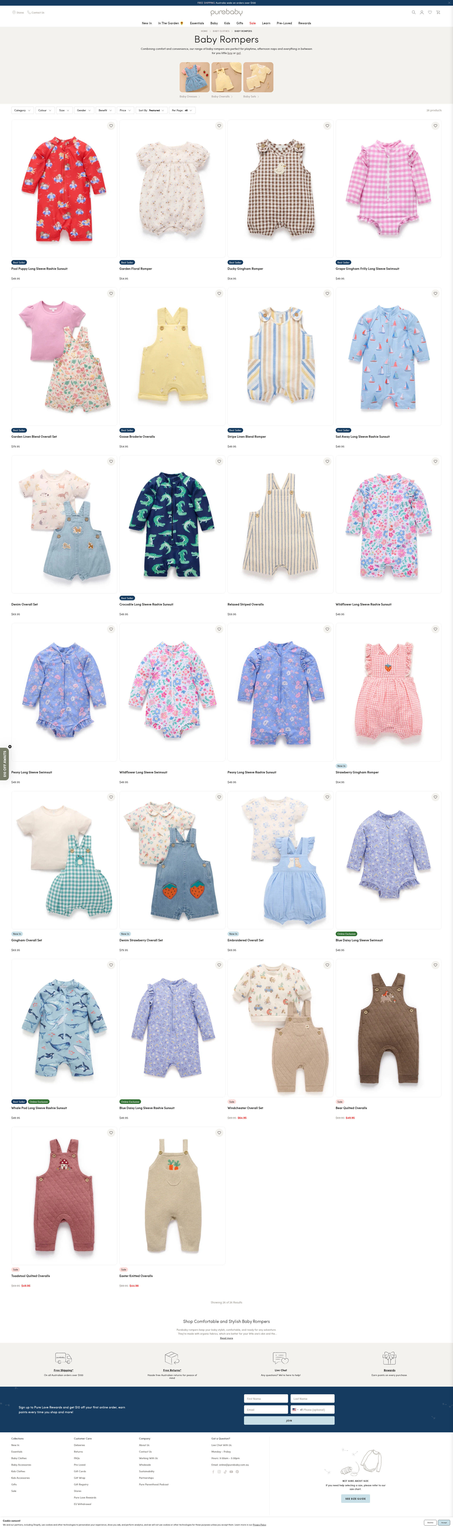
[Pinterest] (237, 1472)
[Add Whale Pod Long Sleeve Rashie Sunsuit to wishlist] (111, 965)
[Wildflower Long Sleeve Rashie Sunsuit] (389, 524)
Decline (430, 1522)
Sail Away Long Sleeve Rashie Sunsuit (363, 436)
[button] (4, 764)
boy (230, 53)
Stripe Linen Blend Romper (247, 436)
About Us (144, 1445)
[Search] (413, 12)
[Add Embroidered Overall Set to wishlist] (327, 797)
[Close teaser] (10, 746)
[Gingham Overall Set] (64, 860)
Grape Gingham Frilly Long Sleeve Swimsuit (367, 268)
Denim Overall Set (24, 604)
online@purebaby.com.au (234, 1464)
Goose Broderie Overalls (137, 436)
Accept (444, 1522)
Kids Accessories (20, 1477)
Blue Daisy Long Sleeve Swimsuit (359, 940)
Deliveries (79, 1445)
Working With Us (148, 1458)
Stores (77, 1491)
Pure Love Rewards (85, 1497)
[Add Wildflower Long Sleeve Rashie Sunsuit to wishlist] (435, 461)
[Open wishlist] (430, 12)
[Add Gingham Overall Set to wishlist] (111, 797)
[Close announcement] (449, 3)
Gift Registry (81, 1484)
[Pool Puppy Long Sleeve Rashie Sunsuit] (64, 189)
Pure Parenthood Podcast (154, 1484)
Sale (253, 23)
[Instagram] (219, 1472)
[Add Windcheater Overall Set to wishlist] (327, 965)
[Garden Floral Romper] (172, 189)
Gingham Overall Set (26, 940)
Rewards (304, 23)
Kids (227, 23)
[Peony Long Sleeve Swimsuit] (64, 692)
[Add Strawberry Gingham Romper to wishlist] (435, 629)
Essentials (197, 23)
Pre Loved (79, 1464)
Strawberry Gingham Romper (357, 772)
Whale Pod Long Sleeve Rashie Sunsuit (39, 1108)
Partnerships (146, 1477)
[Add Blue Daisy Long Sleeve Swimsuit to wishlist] (435, 797)
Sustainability (146, 1471)
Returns (78, 1451)
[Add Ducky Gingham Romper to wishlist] (327, 126)
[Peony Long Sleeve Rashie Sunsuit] (281, 692)
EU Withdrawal (82, 1504)
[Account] (421, 12)
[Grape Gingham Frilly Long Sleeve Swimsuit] (389, 189)
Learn (266, 23)
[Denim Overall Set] (64, 524)
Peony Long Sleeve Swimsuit (31, 772)
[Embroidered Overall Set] (281, 860)
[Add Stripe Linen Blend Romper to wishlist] (327, 293)
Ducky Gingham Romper (245, 268)
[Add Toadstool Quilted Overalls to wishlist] (111, 1133)
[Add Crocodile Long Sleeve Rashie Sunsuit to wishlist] (219, 461)
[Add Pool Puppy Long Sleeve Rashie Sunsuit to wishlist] (111, 126)
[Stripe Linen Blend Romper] (281, 356)
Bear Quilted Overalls (351, 1108)
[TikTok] (225, 1472)
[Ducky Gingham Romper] (281, 189)
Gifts (239, 23)
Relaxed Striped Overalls (246, 604)
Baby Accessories (21, 1464)
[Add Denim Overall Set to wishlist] (111, 461)
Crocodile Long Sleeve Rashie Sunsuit (146, 604)
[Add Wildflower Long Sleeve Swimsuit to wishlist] (219, 629)
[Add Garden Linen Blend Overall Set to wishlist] (111, 293)
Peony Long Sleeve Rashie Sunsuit (252, 772)
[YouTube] (231, 1472)
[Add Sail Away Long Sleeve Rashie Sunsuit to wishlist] (435, 293)
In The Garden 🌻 (171, 23)
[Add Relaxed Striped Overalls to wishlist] (327, 461)
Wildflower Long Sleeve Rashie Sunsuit (363, 604)
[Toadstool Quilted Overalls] (64, 1196)
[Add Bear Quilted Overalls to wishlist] (435, 965)
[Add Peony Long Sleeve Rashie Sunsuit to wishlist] (327, 629)
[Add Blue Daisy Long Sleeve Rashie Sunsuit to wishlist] (219, 965)
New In (147, 23)
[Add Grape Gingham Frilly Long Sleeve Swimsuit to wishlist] (435, 126)
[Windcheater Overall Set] (281, 1028)
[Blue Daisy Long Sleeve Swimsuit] (389, 860)
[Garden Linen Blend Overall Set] (64, 356)
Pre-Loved (284, 23)
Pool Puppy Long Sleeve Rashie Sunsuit (39, 268)
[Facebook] (213, 1472)
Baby (214, 23)
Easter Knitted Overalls (136, 1275)
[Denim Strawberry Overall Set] (172, 860)
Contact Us (145, 1451)
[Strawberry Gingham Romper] (389, 692)
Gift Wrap (79, 1477)
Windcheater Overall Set (245, 1108)
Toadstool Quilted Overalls (30, 1275)
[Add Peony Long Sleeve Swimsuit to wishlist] (111, 629)
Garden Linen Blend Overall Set (34, 436)
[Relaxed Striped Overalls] (281, 524)
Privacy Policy (259, 1524)
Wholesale (145, 1464)
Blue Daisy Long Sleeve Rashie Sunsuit (146, 1108)
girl (238, 53)
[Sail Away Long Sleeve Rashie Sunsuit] (389, 356)
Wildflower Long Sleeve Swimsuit (143, 772)
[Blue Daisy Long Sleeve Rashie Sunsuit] (172, 1028)
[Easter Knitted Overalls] (172, 1196)
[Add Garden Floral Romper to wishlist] (219, 126)
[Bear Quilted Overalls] (389, 1028)
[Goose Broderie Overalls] (172, 356)
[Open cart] (438, 12)
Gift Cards (80, 1471)
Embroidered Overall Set (245, 940)
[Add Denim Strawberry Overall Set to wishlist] (219, 797)
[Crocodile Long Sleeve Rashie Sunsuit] (172, 524)
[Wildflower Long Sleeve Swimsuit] (172, 692)
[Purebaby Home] (226, 12)
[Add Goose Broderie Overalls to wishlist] (219, 293)
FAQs (77, 1458)
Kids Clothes (18, 1471)
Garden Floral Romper (135, 268)
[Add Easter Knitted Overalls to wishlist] (219, 1133)
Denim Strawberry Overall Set (141, 940)
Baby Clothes (19, 1458)
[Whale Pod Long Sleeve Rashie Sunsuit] (64, 1028)
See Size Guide (355, 1498)
